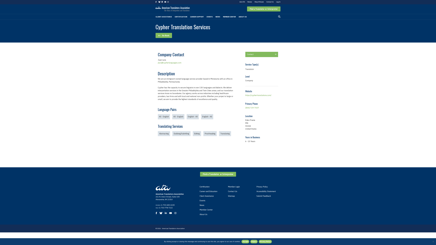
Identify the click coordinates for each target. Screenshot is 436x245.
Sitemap (231, 196)
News (218, 17)
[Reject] (433, 241)
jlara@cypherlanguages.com (169, 63)
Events (210, 17)
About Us (243, 17)
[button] (263, 8)
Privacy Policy (262, 187)
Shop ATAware (259, 2)
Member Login (234, 187)
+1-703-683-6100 (167, 205)
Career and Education (208, 191)
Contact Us (270, 2)
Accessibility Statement (266, 191)
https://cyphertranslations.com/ (258, 95)
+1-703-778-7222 (165, 208)
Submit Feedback (263, 196)
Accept (245, 241)
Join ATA (242, 2)
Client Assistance (164, 17)
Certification (181, 17)
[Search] (279, 17)
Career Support (197, 17)
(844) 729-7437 (252, 108)
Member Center (229, 17)
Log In (278, 2)
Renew (250, 2)
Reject (253, 241)
